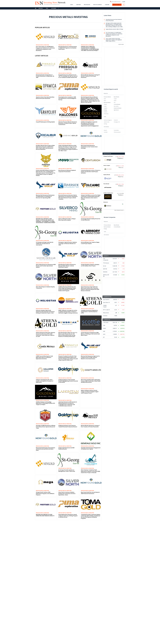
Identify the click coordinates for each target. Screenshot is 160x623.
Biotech (105, 130)
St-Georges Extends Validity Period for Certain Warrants (90, 219)
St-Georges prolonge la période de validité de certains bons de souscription (44, 244)
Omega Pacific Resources (109, 156)
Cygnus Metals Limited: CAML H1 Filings (114, 29)
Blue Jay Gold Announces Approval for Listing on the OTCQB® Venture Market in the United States (90, 357)
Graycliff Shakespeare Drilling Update (45, 122)
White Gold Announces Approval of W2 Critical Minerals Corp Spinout (45, 538)
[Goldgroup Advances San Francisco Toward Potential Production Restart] (68, 415)
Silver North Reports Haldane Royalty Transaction (45, 287)
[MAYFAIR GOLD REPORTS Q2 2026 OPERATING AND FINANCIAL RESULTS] (46, 504)
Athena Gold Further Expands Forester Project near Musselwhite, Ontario (90, 561)
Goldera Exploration (108, 193)
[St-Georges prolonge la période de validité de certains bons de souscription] (46, 232)
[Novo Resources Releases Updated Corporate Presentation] (68, 160)
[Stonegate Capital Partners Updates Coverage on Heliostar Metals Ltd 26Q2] (68, 232)
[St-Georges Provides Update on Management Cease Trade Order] (68, 460)
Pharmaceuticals (117, 132)
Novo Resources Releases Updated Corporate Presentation (67, 171)
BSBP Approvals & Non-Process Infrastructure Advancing (88, 538)
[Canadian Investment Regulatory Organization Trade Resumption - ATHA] (91, 300)
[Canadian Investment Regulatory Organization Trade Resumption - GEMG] (91, 594)
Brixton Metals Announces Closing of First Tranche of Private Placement (90, 426)
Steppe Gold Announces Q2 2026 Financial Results (66, 448)
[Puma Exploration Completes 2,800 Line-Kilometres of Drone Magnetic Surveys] (68, 87)
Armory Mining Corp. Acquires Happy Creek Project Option (90, 243)
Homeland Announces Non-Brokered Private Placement (114, 20)
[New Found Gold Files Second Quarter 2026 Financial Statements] (91, 482)
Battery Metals (107, 102)
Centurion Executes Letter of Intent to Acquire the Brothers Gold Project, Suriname (90, 172)
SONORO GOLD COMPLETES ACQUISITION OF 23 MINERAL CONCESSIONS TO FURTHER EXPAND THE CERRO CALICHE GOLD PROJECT (90, 48)
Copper (115, 98)
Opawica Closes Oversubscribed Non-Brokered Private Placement (45, 97)
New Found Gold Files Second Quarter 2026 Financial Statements (90, 493)
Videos (71, 4)
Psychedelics (116, 130)
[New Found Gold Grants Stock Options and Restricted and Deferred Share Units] (46, 437)
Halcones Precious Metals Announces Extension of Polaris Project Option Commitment (67, 123)
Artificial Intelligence (108, 120)
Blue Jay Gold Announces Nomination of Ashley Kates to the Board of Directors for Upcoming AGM (45, 196)
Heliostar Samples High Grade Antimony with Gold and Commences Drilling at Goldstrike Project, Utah (45, 312)
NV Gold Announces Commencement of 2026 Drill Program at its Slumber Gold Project (67, 48)
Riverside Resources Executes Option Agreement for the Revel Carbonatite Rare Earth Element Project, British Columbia (68, 197)
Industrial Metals (117, 108)
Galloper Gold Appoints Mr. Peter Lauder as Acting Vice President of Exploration (44, 381)
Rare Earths (116, 106)
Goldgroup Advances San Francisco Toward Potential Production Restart (67, 426)
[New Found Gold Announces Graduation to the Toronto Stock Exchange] (91, 135)
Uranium (105, 111)
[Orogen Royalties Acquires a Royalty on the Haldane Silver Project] (91, 254)
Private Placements (97, 4)
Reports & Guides (116, 4)
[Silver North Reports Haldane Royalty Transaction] (46, 276)
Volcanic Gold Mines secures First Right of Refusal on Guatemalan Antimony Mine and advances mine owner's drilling (90, 197)
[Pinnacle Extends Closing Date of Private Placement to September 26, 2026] (46, 65)
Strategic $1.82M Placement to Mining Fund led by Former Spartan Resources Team (45, 427)
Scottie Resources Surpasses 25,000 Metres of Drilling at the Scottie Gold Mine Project (90, 334)
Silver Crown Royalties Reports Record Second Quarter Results (45, 605)
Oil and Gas (106, 113)
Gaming (105, 123)
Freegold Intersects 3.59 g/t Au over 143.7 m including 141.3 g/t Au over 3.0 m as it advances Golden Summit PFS (67, 76)
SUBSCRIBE (107, 4)
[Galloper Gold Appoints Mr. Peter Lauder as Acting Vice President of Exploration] (46, 369)
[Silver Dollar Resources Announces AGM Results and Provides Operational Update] (46, 254)
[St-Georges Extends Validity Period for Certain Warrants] (91, 209)
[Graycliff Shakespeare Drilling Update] (46, 112)
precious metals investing (42, 44)
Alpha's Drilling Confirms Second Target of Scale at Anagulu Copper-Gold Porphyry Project (90, 392)
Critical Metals (117, 104)
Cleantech (116, 120)
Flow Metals (106, 183)
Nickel (115, 100)
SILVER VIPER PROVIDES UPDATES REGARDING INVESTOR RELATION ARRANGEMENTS (44, 562)
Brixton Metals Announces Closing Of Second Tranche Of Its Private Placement (90, 76)
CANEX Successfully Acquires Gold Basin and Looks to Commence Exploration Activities (44, 357)
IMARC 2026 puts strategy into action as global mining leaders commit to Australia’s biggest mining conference (68, 312)
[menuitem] (109, 99)
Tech (47, 8)
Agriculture (116, 110)
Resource (41, 8)
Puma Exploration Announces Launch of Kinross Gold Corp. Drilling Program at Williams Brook (68, 516)
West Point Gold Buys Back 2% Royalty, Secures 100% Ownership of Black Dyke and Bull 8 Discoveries (90, 381)
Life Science (53, 8)
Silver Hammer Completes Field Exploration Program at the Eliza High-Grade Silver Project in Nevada (90, 471)
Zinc (115, 102)
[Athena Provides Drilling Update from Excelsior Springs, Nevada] (68, 528)
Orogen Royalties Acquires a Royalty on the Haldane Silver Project (90, 265)
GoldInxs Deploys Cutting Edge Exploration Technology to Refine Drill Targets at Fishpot (45, 403)
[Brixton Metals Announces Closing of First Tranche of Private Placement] (91, 415)
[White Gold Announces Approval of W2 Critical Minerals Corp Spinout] (46, 528)
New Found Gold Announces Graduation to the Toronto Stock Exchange (89, 147)
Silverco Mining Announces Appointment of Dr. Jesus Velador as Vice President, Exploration (90, 584)
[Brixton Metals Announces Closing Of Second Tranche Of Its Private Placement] (91, 65)
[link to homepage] (38, 2)
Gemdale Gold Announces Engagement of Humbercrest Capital (90, 448)
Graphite (105, 108)
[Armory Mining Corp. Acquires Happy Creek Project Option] (91, 232)
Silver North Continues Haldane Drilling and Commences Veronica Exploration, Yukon (66, 494)
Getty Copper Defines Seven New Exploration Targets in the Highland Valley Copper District (114, 40)
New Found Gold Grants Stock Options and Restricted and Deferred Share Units (45, 449)
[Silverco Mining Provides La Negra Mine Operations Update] (68, 208)
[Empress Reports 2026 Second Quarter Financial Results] (68, 594)
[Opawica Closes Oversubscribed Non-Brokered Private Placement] (46, 87)
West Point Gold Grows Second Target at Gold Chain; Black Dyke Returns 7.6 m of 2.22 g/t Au (45, 584)
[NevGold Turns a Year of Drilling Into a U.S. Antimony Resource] (68, 617)
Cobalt (105, 106)
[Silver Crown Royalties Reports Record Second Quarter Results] (46, 594)
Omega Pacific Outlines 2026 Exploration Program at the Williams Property (45, 494)
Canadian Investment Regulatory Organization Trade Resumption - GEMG (89, 606)
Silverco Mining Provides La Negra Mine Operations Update (67, 219)
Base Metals (116, 96)
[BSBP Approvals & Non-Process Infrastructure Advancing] (91, 528)
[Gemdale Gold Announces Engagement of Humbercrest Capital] (91, 437)
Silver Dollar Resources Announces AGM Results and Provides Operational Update (46, 266)
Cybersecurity (106, 122)
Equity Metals (107, 174)
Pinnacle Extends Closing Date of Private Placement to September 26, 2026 (45, 76)
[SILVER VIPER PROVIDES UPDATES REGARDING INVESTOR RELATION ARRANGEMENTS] (46, 550)
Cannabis (106, 132)
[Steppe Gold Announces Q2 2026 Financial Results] (68, 437)
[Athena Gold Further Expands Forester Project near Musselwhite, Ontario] (91, 550)
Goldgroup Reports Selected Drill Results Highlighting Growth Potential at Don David (68, 381)
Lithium (105, 104)
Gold (105, 98)
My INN (123, 1)
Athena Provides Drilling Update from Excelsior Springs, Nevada (67, 538)
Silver (105, 100)
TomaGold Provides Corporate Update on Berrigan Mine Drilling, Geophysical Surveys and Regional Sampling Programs (90, 516)
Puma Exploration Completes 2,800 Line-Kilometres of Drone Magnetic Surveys (67, 98)
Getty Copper (107, 165)
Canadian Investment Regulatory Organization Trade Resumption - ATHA (89, 312)
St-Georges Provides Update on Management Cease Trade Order (66, 470)
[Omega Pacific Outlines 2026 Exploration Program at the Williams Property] (46, 482)
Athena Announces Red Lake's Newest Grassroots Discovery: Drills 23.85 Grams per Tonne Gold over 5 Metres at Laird (45, 334)
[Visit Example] (123, 4)
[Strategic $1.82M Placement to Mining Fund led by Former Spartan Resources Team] (46, 415)
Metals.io (106, 202)
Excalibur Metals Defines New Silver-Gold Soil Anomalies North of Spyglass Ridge (68, 584)
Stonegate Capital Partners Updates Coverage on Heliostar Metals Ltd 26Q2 (67, 244)
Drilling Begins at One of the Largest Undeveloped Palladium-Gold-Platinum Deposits (68, 550)
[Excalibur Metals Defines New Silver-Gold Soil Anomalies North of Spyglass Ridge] (68, 572)
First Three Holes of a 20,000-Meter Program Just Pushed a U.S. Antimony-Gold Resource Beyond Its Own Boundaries (45, 48)
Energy (105, 110)
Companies (78, 4)
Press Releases (87, 4)
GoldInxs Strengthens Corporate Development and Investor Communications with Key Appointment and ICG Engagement (90, 123)
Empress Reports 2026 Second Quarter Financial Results (67, 605)
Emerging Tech (117, 122)
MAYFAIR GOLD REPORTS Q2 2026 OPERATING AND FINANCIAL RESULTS (45, 515)
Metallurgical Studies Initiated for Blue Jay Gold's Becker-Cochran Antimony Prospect (67, 266)
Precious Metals (107, 96)
